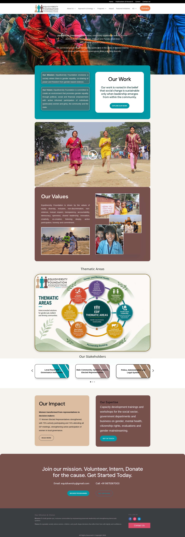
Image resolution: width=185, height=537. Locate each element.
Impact (111, 8)
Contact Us (146, 2)
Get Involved (104, 493)
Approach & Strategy (85, 8)
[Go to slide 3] (94, 381)
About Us (70, 8)
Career (137, 2)
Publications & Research (124, 2)
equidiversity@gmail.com (75, 483)
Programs (100, 8)
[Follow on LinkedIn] (139, 519)
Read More (46, 438)
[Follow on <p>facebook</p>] (130, 519)
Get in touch (108, 438)
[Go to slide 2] (92, 381)
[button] (32, 370)
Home (111, 2)
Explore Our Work (119, 106)
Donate (145, 8)
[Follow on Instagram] (134, 519)
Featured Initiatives (123, 8)
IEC (133, 8)
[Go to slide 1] (90, 381)
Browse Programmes (78, 493)
